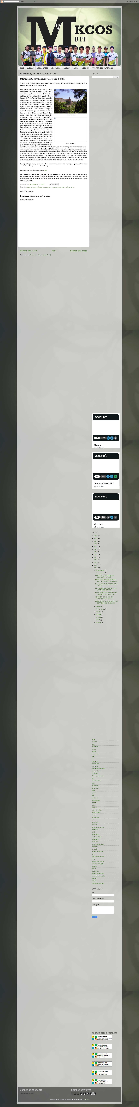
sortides (67, 187)
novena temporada (98, 827)
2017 (96, 557)
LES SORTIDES (42, 68)
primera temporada (98, 844)
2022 (96, 544)
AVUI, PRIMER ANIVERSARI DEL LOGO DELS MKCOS (106, 589)
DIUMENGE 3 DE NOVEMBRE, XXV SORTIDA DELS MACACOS (107, 602)
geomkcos (95, 788)
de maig (98, 617)
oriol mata (95, 839)
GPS (93, 790)
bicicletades (95, 754)
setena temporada (98, 861)
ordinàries (95, 829)
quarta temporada (97, 851)
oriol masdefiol (96, 837)
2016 (96, 560)
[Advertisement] (107, 134)
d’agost (98, 611)
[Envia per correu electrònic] (50, 184)
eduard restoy (96, 781)
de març (98, 622)
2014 (96, 565)
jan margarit (96, 800)
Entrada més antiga (78, 251)
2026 (96, 536)
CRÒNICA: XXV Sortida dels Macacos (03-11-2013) (104, 597)
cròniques (38, 187)
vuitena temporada (98, 883)
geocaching (95, 785)
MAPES (75, 68)
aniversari (95, 746)
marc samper (47, 187)
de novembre (100, 573)
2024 (96, 541)
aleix (28, 187)
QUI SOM (30, 68)
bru (93, 759)
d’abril (98, 620)
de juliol (98, 614)
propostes (95, 846)
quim (93, 854)
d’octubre (99, 606)
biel (93, 756)
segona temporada (58, 187)
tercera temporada (98, 873)
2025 (96, 538)
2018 (96, 554)
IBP (93, 795)
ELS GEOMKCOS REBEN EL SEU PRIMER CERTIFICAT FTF (106, 593)
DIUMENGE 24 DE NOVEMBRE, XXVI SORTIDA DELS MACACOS (106, 580)
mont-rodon (95, 817)
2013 (96, 568)
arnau (33, 187)
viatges (94, 878)
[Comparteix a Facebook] (56, 184)
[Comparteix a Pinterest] (58, 184)
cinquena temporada (98, 768)
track (45, 170)
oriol (93, 832)
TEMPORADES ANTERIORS (103, 68)
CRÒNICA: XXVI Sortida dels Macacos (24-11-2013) (104, 576)
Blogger (86, 1099)
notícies (94, 824)
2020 (96, 549)
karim (93, 805)
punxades (95, 849)
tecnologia (95, 871)
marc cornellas (96, 810)
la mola (94, 807)
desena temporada (98, 776)
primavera (95, 842)
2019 (96, 552)
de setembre (100, 609)
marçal (94, 815)
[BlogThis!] (52, 184)
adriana (94, 741)
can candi (95, 766)
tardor (73, 187)
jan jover (94, 798)
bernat (94, 751)
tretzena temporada (98, 876)
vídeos (94, 881)
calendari (95, 761)
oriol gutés (95, 834)
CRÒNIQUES (55, 68)
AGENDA (67, 68)
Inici (54, 251)
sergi (93, 859)
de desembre (100, 570)
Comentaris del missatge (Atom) (40, 255)
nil (92, 820)
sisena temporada (97, 864)
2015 (96, 562)
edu (93, 778)
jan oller (94, 802)
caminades (95, 763)
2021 (96, 546)
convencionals (96, 771)
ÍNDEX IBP (85, 68)
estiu (93, 783)
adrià (93, 739)
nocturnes (95, 822)
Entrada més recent (28, 251)
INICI (22, 68)
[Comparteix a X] (54, 184)
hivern (94, 793)
